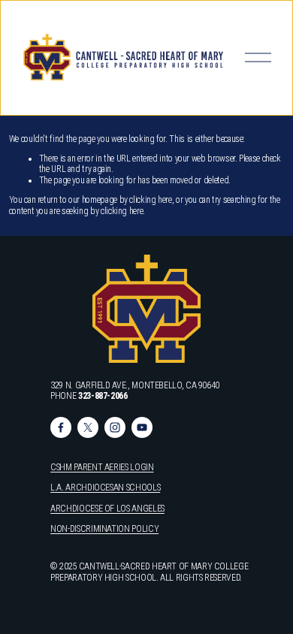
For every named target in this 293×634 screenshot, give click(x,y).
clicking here (150, 200)
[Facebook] (60, 427)
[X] (87, 427)
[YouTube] (142, 427)
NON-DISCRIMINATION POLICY (104, 529)
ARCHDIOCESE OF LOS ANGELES (107, 508)
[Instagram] (114, 427)
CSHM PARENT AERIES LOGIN (101, 467)
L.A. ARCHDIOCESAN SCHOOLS (105, 487)
